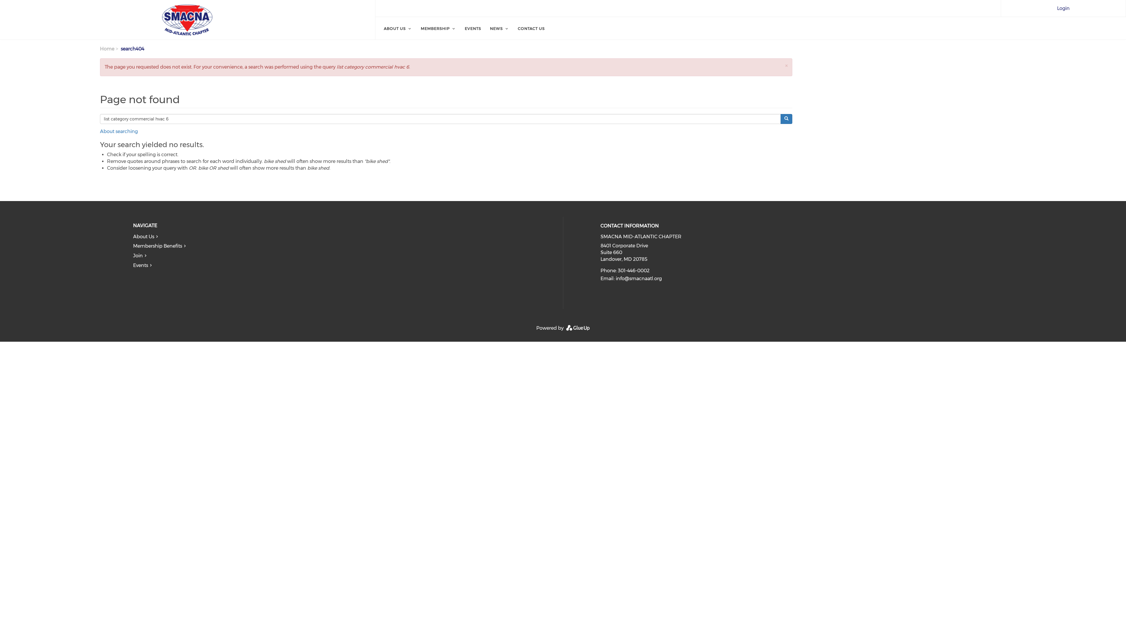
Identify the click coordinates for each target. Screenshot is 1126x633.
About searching (119, 131)
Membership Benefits (157, 246)
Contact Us (531, 28)
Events (473, 28)
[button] (786, 65)
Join (138, 255)
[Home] (187, 20)
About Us (395, 28)
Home (107, 49)
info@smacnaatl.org (639, 278)
